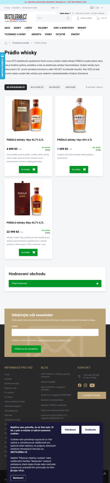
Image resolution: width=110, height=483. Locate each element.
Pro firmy (8, 397)
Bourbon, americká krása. (52, 400)
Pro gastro (9, 392)
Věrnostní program (12, 406)
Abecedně (70, 87)
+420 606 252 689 (91, 376)
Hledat (68, 18)
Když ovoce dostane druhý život (55, 410)
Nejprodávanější (16, 87)
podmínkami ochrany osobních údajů (54, 340)
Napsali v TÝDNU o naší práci (53, 405)
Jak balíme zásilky (12, 420)
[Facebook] (79, 385)
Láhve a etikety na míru (14, 401)
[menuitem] (9, 28)
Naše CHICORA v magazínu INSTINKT (53, 388)
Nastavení (18, 478)
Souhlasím (90, 429)
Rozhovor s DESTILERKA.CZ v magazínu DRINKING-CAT (54, 416)
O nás (7, 8)
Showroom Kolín (29, 8)
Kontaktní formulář (91, 395)
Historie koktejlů (48, 382)
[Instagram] (85, 385)
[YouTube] (92, 385)
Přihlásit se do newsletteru (26, 349)
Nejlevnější (37, 87)
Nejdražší (54, 87)
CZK (97, 8)
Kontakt (16, 8)
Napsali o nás (10, 388)
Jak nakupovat (11, 411)
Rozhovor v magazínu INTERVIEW (56, 395)
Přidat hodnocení (19, 283)
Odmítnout (70, 429)
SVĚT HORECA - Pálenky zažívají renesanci (55, 375)
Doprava (8, 415)
